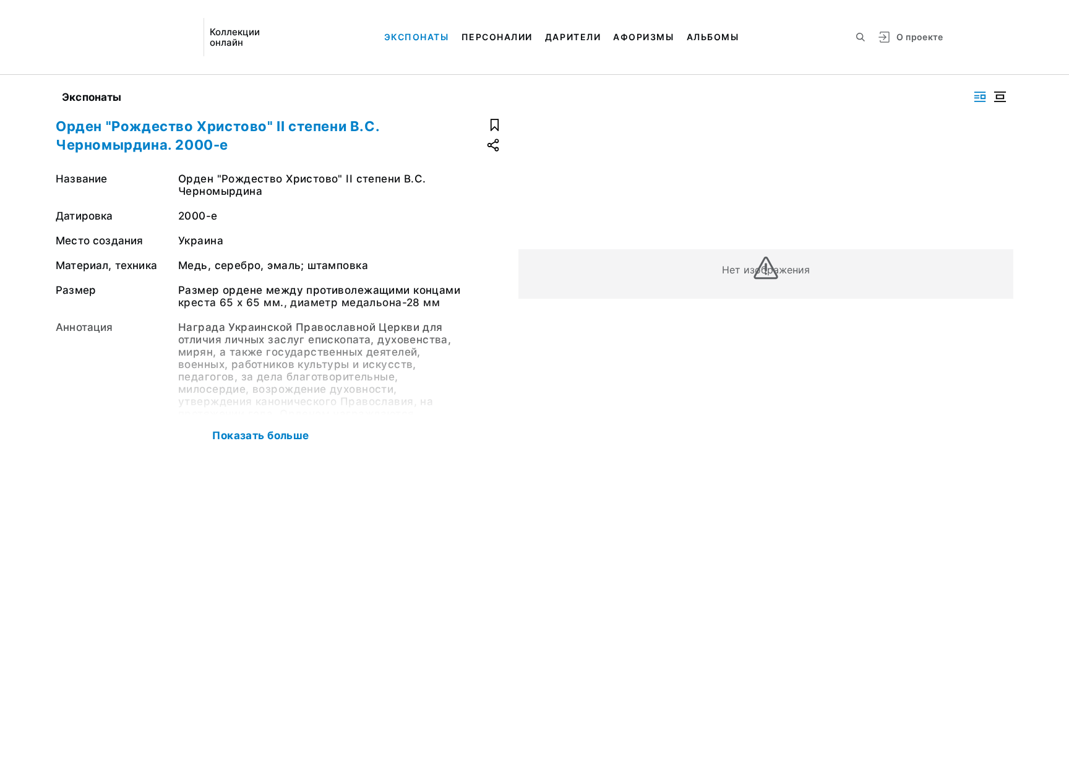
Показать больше (260, 435)
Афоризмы (643, 37)
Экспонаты (416, 37)
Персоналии (497, 37)
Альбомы (713, 37)
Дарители (573, 37)
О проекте (919, 37)
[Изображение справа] (980, 96)
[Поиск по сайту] (860, 37)
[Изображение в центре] (1000, 96)
